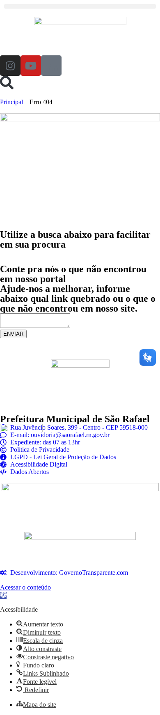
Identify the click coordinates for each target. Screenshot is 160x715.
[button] (80, 6)
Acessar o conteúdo (25, 587)
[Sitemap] (51, 65)
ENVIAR (13, 334)
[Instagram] (10, 65)
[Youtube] (31, 65)
